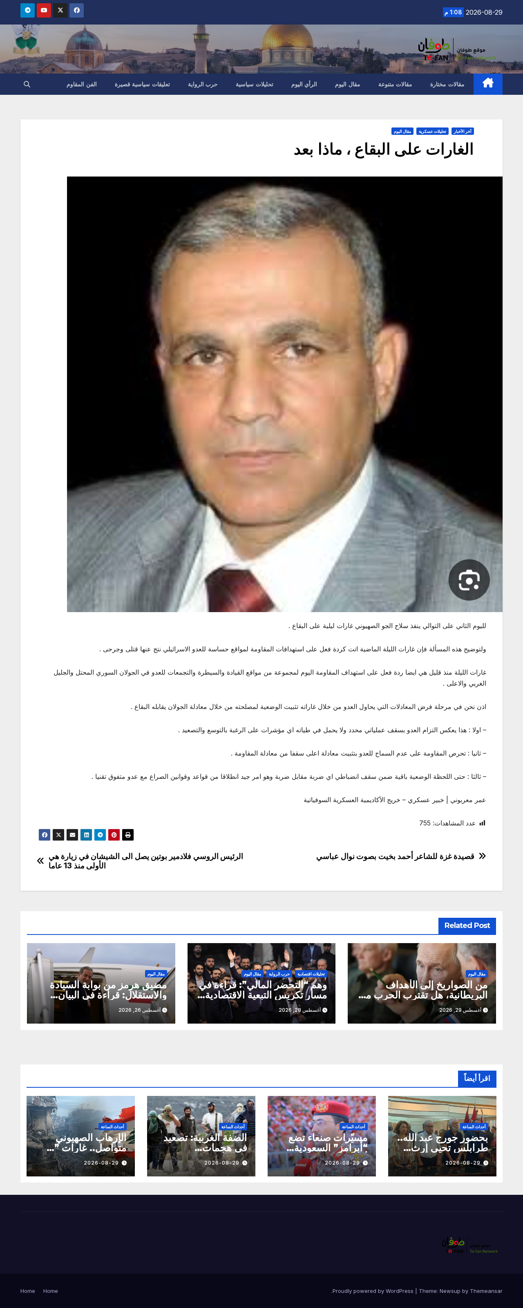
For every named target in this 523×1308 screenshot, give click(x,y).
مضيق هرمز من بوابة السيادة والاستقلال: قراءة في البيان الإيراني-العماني (108, 995)
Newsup (450, 1291)
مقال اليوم (347, 84)
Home (50, 1291)
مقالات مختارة (447, 84)
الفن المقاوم (82, 84)
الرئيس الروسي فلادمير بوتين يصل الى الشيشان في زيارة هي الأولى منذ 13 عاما (146, 861)
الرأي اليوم (304, 84)
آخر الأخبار (463, 131)
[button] (27, 84)
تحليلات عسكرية (432, 131)
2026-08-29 (463, 1163)
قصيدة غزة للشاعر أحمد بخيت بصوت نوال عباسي (395, 856)
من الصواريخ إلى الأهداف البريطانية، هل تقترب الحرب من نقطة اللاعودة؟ (423, 995)
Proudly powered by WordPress (374, 1291)
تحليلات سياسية (254, 84)
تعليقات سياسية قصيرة (142, 84)
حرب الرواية (203, 84)
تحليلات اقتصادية (311, 973)
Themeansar (486, 1291)
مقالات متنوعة (395, 84)
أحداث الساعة (474, 1126)
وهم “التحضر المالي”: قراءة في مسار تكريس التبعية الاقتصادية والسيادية (263, 995)
